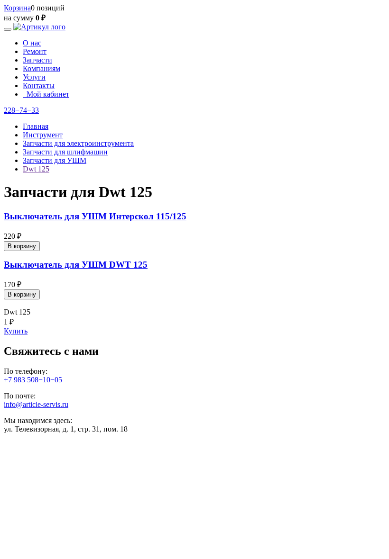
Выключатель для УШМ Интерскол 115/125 (95, 216)
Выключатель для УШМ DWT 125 (76, 265)
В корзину (22, 246)
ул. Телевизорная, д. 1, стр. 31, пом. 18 (66, 429)
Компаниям (41, 68)
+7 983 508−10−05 (33, 380)
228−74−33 (21, 110)
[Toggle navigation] (7, 29)
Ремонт (34, 51)
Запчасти (37, 60)
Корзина (17, 8)
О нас (32, 43)
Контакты (39, 85)
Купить (16, 331)
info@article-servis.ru (36, 404)
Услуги (34, 77)
